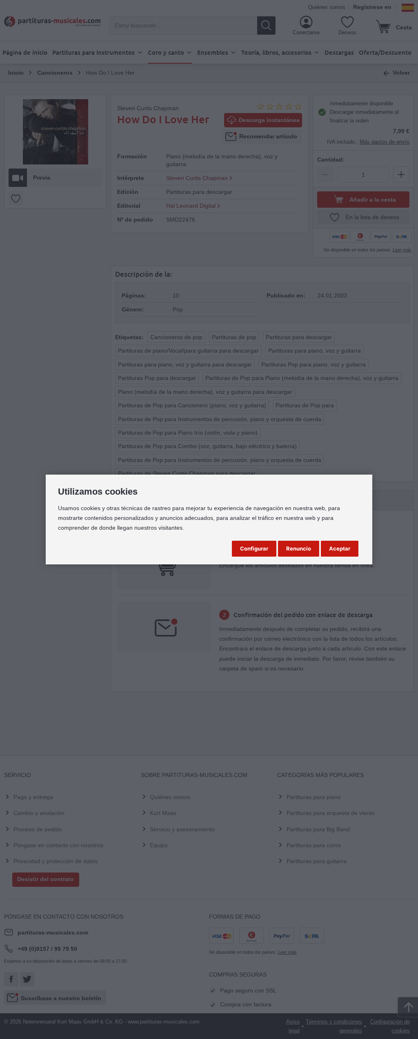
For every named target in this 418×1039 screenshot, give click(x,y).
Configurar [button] (254, 548)
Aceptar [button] (339, 548)
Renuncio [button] (298, 548)
